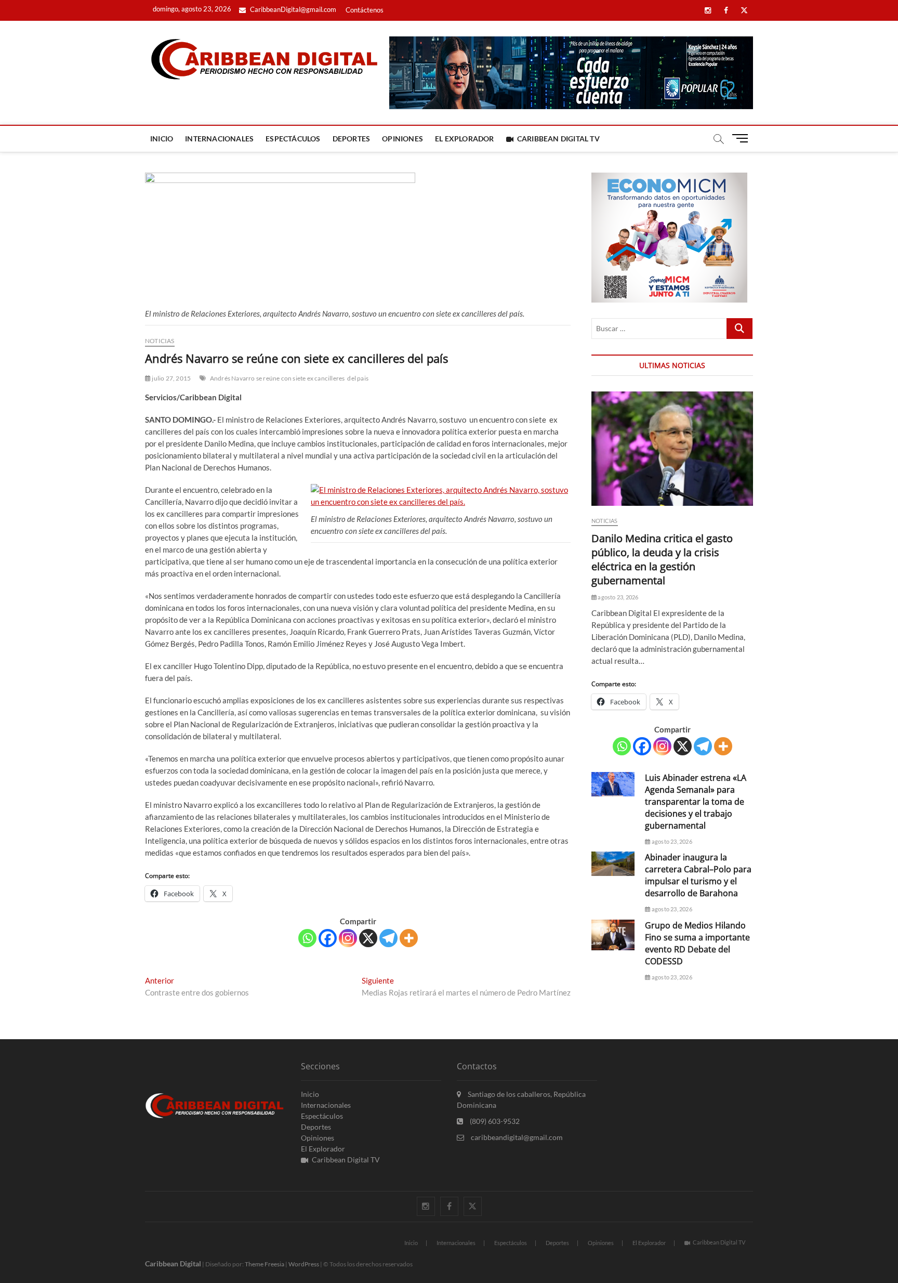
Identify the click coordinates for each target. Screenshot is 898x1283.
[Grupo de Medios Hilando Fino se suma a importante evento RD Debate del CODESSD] (613, 935)
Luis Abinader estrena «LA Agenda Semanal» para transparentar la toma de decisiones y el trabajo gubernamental (695, 801)
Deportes (352, 138)
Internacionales (219, 138)
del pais (357, 378)
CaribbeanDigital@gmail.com (292, 9)
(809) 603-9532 (494, 1121)
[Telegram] (388, 938)
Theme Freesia (264, 1264)
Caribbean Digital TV (558, 138)
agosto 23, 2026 (617, 597)
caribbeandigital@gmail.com (516, 1137)
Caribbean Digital (173, 1263)
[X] (368, 938)
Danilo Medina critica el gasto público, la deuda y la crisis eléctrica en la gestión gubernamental (662, 559)
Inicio (161, 138)
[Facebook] (328, 938)
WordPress (303, 1264)
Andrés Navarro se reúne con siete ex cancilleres (277, 378)
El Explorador (464, 138)
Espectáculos (293, 138)
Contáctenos (365, 10)
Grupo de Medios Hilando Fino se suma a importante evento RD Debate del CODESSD (697, 943)
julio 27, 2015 (171, 378)
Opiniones (402, 138)
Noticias (160, 341)
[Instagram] (348, 938)
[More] (409, 938)
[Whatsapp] (307, 938)
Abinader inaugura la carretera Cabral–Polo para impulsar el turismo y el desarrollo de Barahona (698, 875)
